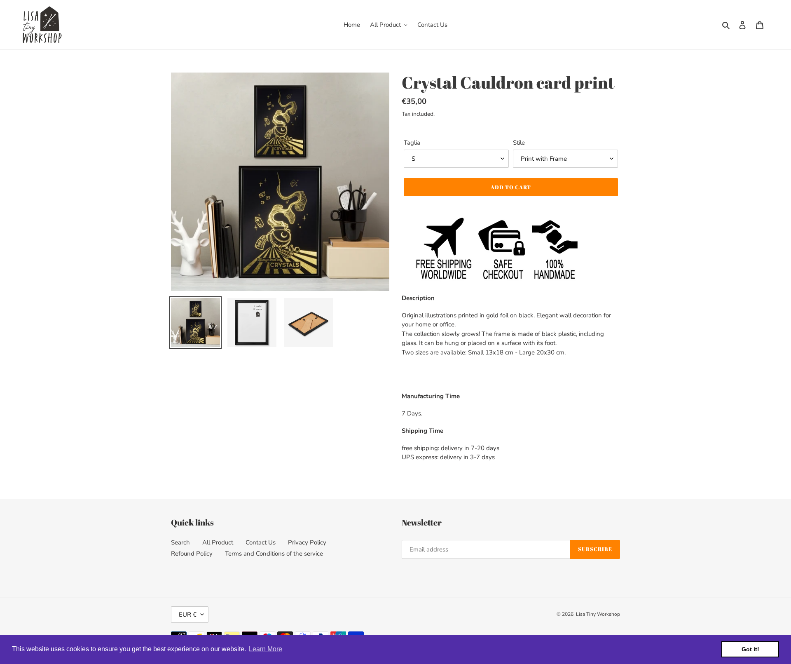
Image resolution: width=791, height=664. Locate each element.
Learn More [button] (265, 648)
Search (180, 542)
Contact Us (261, 542)
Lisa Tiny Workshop (598, 614)
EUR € (188, 614)
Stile (519, 142)
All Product (217, 542)
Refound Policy (192, 553)
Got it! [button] (750, 649)
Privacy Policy (307, 542)
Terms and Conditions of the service (274, 553)
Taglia (412, 142)
